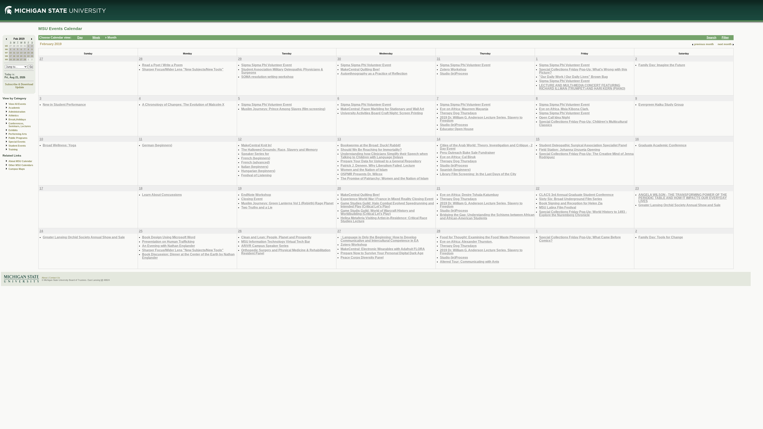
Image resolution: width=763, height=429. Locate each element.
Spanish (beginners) (455, 169)
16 (32, 53)
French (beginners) (255, 158)
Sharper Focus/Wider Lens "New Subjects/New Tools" (183, 69)
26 (17, 59)
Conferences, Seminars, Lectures (20, 125)
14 (25, 53)
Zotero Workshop (453, 69)
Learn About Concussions (162, 194)
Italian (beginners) (254, 166)
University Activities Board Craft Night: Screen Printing (382, 113)
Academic (14, 107)
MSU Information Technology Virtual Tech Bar (275, 241)
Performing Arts (18, 134)
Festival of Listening (256, 175)
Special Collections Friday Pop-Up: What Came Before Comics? (580, 238)
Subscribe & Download (19, 84)
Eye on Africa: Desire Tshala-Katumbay (469, 194)
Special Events (17, 141)
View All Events (17, 104)
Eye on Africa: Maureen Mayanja (464, 109)
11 (14, 53)
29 (17, 46)
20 (21, 56)
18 (14, 56)
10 (10, 53)
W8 (6, 56)
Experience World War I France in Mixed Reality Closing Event (387, 199)
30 (21, 46)
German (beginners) (157, 145)
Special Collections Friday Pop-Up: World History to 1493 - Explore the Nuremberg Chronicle (583, 213)
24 (10, 59)
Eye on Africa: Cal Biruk (458, 157)
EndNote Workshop (256, 194)
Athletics (14, 115)
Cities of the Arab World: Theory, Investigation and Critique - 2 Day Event (486, 146)
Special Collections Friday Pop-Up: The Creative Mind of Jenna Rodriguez (586, 155)
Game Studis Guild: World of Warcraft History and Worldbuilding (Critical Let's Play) (378, 212)
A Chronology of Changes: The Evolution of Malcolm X (183, 104)
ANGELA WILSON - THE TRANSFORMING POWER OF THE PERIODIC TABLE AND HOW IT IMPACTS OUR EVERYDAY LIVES (682, 198)
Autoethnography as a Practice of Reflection (374, 73)
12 (17, 53)
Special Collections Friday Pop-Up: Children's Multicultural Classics (583, 123)
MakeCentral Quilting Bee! (360, 69)
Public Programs (18, 138)
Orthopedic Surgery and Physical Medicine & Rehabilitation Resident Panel (285, 251)
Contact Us (54, 277)
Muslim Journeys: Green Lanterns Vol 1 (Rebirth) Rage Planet (287, 203)
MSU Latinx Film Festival (557, 207)
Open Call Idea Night (554, 117)
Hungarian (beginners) (258, 171)
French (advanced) (255, 162)
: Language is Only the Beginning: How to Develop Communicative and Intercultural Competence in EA (380, 238)
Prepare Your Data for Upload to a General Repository (381, 161)
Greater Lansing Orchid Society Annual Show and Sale (679, 205)
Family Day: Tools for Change (660, 237)
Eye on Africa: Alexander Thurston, (466, 241)
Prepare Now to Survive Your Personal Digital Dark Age (382, 253)
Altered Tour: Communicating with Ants (469, 261)
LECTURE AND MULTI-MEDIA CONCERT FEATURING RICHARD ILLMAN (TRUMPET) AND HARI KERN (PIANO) (582, 86)
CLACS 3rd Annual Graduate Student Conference (576, 194)
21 (25, 56)
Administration (17, 111)
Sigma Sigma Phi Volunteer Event (266, 65)
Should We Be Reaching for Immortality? (371, 149)
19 (17, 56)
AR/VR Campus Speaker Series (265, 245)
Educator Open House (456, 129)
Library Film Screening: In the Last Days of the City (478, 174)
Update (19, 87)
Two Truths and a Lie (256, 207)
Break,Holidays (17, 119)
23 (32, 56)
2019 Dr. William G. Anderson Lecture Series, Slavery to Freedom (481, 119)
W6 (6, 49)
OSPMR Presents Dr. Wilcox (361, 174)
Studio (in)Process (454, 73)
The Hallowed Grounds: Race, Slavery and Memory (279, 149)
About (44, 277)
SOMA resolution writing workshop (267, 76)
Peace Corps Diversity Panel (362, 257)
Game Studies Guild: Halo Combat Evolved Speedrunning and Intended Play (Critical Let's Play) (387, 204)
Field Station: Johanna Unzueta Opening (569, 149)
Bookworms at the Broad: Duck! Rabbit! (371, 145)
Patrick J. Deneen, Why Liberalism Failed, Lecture (378, 165)
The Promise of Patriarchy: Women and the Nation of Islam (384, 178)
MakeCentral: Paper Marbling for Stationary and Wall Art (382, 109)
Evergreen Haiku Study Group (661, 104)
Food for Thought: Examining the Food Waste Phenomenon (485, 237)
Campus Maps (17, 169)
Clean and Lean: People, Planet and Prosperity (276, 237)
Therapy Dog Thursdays (458, 113)
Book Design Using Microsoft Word (168, 237)
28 (14, 46)
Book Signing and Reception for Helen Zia (570, 203)
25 (14, 59)
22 (28, 56)
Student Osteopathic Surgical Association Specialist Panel (583, 145)
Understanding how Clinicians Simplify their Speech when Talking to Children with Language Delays (384, 155)
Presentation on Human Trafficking (168, 241)
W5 (6, 46)
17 (10, 56)
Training (13, 149)
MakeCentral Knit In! (256, 145)
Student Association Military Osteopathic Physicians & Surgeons (282, 71)
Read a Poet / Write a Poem (162, 65)
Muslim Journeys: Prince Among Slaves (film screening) (283, 109)
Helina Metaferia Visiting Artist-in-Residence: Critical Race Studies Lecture (384, 219)
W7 (6, 53)
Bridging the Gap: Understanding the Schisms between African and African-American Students (487, 216)
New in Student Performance (64, 104)
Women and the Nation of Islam (364, 169)
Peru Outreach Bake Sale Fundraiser (467, 152)
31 (25, 46)
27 (10, 46)
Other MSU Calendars (21, 165)
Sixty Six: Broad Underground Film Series (570, 199)
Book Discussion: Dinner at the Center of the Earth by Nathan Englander (188, 255)
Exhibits (13, 130)
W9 (6, 59)
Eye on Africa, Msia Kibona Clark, (564, 109)
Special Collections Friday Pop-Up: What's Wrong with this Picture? (583, 71)
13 (21, 53)
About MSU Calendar (20, 161)
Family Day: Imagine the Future (661, 65)
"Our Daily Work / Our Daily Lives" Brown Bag (573, 76)
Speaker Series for (255, 154)
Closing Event (251, 199)
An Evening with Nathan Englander (168, 245)
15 (28, 53)
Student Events (17, 145)
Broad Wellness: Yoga (59, 145)
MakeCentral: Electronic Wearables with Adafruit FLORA (383, 249)
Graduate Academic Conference (662, 145)
